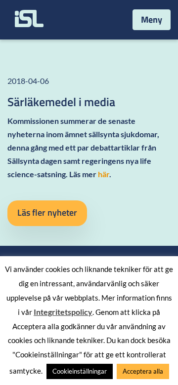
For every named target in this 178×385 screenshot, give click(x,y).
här (103, 174)
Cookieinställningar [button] (79, 371)
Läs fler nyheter (47, 212)
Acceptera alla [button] (143, 371)
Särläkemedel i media (61, 102)
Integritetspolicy (63, 311)
